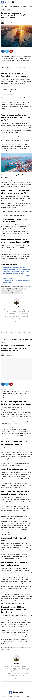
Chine (3, 288)
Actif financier (8, 647)
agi (26, 286)
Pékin (16, 290)
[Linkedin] (17, 321)
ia (22, 288)
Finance (3, 9)
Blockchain (21, 647)
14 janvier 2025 (9, 22)
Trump (18, 292)
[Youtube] (15, 321)
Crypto (3, 342)
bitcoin (15, 647)
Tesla (13, 292)
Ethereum (28, 647)
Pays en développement (8, 290)
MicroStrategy (5, 649)
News (8, 9)
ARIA (30, 286)
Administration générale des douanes (14, 286)
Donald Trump (9, 288)
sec (20, 290)
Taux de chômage (6, 292)
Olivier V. (8, 21)
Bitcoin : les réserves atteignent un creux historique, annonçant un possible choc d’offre (15, 348)
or (24, 288)
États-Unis (17, 288)
